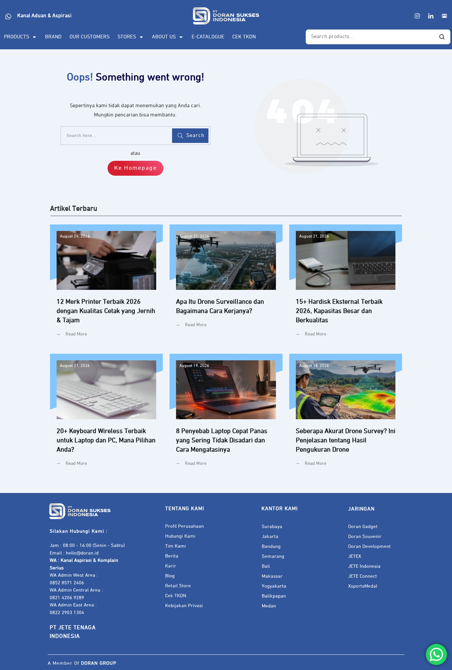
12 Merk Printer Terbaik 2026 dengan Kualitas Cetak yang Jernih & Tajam (106, 285)
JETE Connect (362, 576)
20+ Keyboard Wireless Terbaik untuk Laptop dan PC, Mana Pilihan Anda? (106, 415)
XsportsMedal (362, 586)
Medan (269, 605)
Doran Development (369, 546)
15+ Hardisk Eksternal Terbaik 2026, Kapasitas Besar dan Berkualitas (345, 285)
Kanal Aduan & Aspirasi (44, 16)
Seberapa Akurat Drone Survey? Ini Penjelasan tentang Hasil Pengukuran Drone (345, 415)
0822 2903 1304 (67, 612)
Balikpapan (274, 596)
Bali (266, 566)
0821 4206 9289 (67, 597)
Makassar (272, 576)
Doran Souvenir (365, 536)
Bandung (271, 546)
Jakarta (270, 536)
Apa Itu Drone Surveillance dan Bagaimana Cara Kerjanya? (225, 285)
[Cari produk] (441, 37)
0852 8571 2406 (67, 582)
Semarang (273, 556)
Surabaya (272, 526)
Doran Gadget (363, 526)
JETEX (354, 556)
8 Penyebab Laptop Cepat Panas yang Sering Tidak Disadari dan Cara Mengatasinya (225, 415)
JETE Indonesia (364, 566)
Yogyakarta (274, 586)
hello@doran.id (82, 553)
